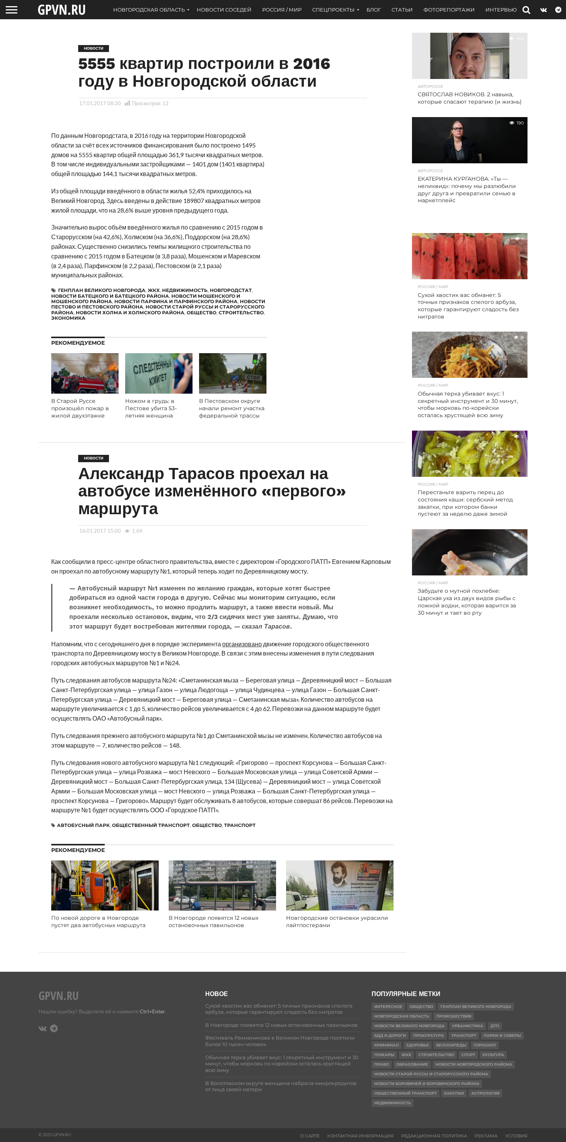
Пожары (384, 1054)
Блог (374, 10)
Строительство (241, 312)
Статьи (402, 10)
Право (381, 1064)
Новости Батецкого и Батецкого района (110, 296)
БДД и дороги (390, 1035)
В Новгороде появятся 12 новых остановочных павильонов (213, 921)
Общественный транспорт (151, 825)
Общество (201, 312)
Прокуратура (428, 1035)
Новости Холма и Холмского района (130, 312)
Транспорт (240, 825)
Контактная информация (360, 1136)
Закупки (454, 1093)
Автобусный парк (83, 825)
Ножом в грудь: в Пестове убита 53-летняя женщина (151, 408)
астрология (485, 1093)
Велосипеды (451, 1045)
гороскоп (485, 1045)
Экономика (68, 318)
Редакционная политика (434, 1136)
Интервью (501, 10)
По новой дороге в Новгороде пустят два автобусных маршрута (98, 921)
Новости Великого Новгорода (409, 1025)
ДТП (495, 1025)
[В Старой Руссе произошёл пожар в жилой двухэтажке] (85, 391)
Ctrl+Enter (152, 1011)
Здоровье (417, 1045)
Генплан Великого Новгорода (102, 290)
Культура (493, 1054)
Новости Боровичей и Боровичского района (426, 1083)
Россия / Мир (281, 10)
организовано (242, 643)
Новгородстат (231, 290)
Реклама (486, 1136)
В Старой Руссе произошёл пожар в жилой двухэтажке (80, 408)
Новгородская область (149, 10)
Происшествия (453, 1016)
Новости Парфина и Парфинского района (176, 301)
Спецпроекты (333, 10)
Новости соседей (224, 10)
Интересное (388, 1006)
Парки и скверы (502, 1035)
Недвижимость (185, 290)
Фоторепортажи (449, 10)
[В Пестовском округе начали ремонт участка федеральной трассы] (232, 391)
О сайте (310, 1136)
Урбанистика (467, 1025)
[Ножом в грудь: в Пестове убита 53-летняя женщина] (159, 391)
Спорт (468, 1054)
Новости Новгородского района (473, 1064)
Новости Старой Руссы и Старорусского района (431, 1074)
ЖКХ (154, 290)
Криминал (386, 1045)
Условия (516, 1136)
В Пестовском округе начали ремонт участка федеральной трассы (232, 408)
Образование (412, 1064)
